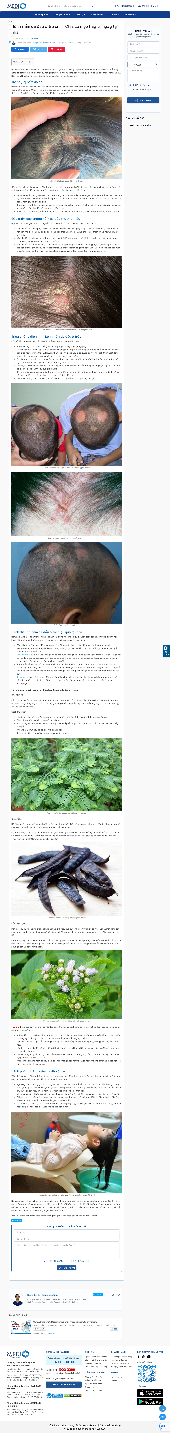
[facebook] (139, 1356)
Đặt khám (166, 653)
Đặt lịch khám (148, 6)
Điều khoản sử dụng (110, 1425)
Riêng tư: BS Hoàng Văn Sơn (43, 43)
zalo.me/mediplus (144, 1362)
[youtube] (149, 1356)
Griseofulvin (22, 654)
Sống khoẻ (48, 1333)
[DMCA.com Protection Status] (73, 1395)
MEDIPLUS (69, 43)
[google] (143, 1356)
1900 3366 (66, 1369)
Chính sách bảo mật (86, 1425)
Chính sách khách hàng (61, 1425)
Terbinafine (22, 677)
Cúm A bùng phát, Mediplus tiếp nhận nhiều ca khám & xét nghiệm (65, 1321)
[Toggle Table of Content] (28, 62)
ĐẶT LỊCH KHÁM (64, 1384)
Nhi (89, 43)
